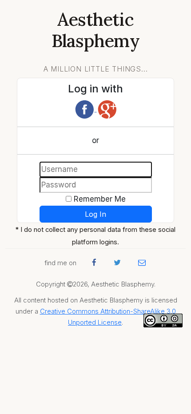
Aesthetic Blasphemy (95, 30)
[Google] (107, 108)
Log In (95, 214)
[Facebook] (85, 108)
